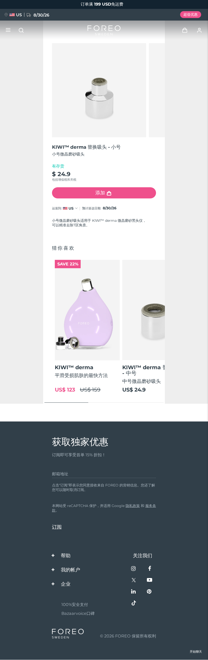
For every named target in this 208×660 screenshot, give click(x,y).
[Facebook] (149, 569)
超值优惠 (190, 14)
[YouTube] (149, 580)
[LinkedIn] (133, 592)
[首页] (104, 30)
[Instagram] (133, 569)
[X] (133, 580)
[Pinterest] (149, 592)
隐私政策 (133, 506)
